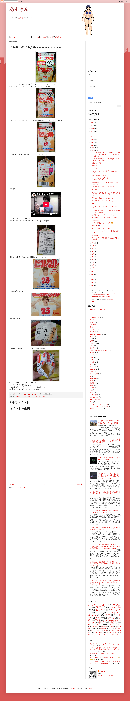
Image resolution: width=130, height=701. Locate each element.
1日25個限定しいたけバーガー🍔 (102, 223)
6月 (93, 254)
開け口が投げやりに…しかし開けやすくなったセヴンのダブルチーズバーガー (106, 159)
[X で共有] (47, 394)
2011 (92, 285)
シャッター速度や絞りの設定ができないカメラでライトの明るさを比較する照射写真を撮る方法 (106, 154)
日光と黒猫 (95, 168)
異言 (91, 341)
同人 (91, 402)
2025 (92, 125)
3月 (93, 262)
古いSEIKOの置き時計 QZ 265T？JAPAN (104, 217)
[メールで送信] (44, 394)
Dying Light (93, 395)
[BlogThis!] (46, 394)
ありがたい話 (25, 396)
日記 (44, 396)
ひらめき (93, 329)
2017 (92, 271)
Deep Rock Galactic (96, 334)
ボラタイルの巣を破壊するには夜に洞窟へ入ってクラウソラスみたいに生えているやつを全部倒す (108, 422)
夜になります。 (97, 189)
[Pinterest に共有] (51, 394)
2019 (92, 142)
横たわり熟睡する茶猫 (99, 175)
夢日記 (92, 367)
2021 (92, 137)
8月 (93, 248)
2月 (93, 265)
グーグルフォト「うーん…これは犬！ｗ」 (105, 201)
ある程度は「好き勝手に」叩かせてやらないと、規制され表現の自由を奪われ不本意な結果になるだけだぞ (105, 563)
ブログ (92, 362)
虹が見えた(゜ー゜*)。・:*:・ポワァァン (104, 215)
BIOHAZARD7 (94, 397)
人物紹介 (93, 355)
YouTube (18, 396)
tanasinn (92, 369)
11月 (93, 150)
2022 (92, 134)
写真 (39, 396)
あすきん (19, 9)
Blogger (90, 688)
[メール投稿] (40, 394)
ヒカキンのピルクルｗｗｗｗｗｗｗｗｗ (104, 187)
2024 (92, 128)
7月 (93, 251)
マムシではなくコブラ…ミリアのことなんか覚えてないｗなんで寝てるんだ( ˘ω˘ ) (105, 662)
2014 (92, 280)
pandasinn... (95, 220)
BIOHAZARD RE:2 (95, 399)
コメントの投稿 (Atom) (20, 487)
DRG (30, 17)
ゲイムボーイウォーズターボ (99, 406)
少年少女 (93, 343)
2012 (92, 282)
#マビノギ (111, 294)
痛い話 (92, 320)
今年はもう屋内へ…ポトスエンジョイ (104, 198)
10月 (93, 243)
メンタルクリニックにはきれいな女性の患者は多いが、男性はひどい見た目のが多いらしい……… (105, 493)
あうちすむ (35, 37)
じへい (92, 392)
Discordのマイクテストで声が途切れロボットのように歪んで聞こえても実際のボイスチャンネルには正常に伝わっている (109, 475)
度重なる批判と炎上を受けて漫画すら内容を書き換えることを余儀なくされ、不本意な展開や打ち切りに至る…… (105, 582)
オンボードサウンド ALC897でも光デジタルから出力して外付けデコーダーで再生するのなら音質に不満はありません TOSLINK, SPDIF (105, 546)
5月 (93, 257)
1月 (93, 268)
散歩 (91, 390)
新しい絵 (51, 37)
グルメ (31, 396)
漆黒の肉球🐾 (96, 225)
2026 (92, 123)
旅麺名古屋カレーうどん (99, 163)
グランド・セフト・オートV (99, 404)
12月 (93, 147)
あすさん (102, 671)
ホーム (46, 484)
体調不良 (93, 383)
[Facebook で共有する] (49, 394)
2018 (92, 145)
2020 (92, 139)
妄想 (91, 371)
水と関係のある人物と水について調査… (103, 653)
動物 (91, 385)
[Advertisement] (46, 467)
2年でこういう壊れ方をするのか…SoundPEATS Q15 (103, 178)
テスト (92, 388)
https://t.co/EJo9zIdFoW (100, 294)
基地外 (35, 396)
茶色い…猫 (95, 203)
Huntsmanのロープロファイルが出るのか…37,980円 (109, 458)
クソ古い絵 (43, 37)
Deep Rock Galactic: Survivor (99, 350)
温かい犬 (94, 165)
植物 (91, 357)
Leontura (73, 688)
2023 (92, 131)
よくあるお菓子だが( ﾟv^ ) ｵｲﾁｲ (101, 228)
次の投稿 (13, 484)
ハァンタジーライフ (24, 37)
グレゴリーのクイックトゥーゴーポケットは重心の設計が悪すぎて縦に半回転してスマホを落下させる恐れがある (105, 440)
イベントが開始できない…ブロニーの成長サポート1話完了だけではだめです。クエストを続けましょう (105, 649)
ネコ (91, 364)
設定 (91, 380)
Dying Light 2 (94, 374)
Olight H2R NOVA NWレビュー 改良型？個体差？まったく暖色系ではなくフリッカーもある (106, 193)
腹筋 (21, 17)
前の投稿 (79, 484)
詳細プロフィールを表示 (105, 676)
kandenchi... (95, 235)
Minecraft (93, 378)
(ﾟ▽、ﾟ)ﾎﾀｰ (58, 37)
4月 (93, 259)
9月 (93, 246)
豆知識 (92, 348)
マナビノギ (13, 37)
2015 (92, 277)
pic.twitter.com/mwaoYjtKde (101, 296)
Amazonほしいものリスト (98, 309)
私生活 (92, 352)
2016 (92, 274)
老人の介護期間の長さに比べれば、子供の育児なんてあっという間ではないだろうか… (105, 511)
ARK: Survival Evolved (96, 409)
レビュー (93, 360)
